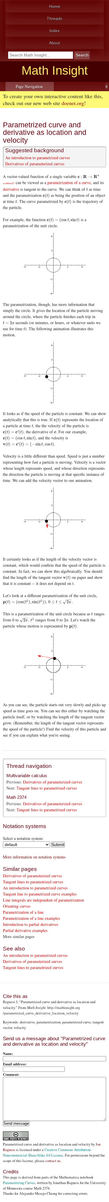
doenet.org (73, 103)
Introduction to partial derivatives (30, 924)
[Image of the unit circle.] (54, 264)
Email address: (14, 1064)
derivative (11, 189)
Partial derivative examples (25, 930)
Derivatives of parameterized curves (34, 163)
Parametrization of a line (23, 912)
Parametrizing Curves (19, 1182)
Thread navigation (29, 766)
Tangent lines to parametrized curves (47, 788)
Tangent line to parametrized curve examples (39, 894)
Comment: (11, 1074)
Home (54, 6)
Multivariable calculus (26, 775)
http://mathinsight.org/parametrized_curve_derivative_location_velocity (41, 1010)
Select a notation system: (23, 838)
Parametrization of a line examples (31, 918)
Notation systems (24, 826)
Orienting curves (16, 906)
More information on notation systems (34, 857)
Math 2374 (16, 797)
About (54, 43)
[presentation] (88, 176)
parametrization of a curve (69, 182)
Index (54, 30)
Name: (8, 1053)
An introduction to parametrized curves (37, 157)
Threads (54, 18)
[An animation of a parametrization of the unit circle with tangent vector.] (54, 518)
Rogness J (10, 1001)
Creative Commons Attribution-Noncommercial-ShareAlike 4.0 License (47, 1152)
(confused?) (9, 183)
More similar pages (18, 936)
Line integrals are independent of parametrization (43, 900)
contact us (52, 1160)
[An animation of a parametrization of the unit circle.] (54, 373)
